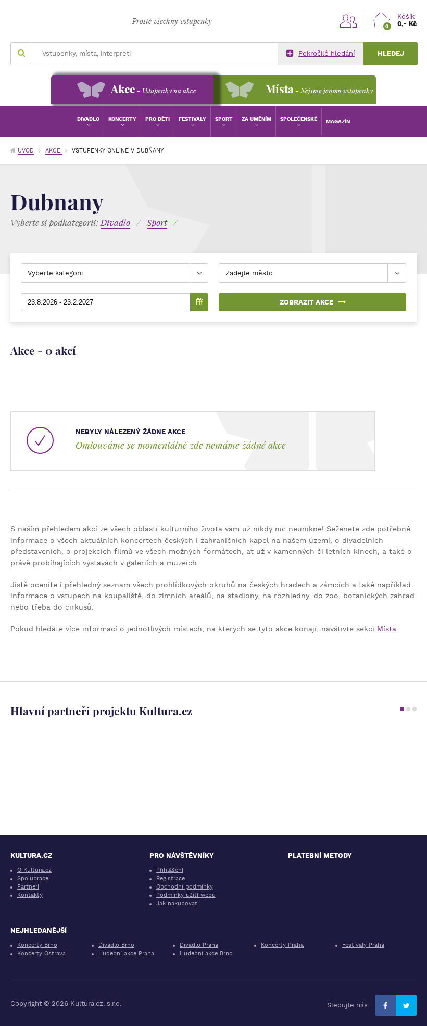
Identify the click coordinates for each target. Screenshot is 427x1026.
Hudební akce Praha (126, 953)
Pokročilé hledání (326, 53)
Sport (224, 119)
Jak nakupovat (176, 903)
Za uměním (256, 119)
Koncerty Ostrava (41, 953)
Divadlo (88, 119)
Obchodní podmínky (184, 886)
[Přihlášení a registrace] (348, 20)
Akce (53, 150)
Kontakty (30, 895)
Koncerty (122, 119)
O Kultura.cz (34, 870)
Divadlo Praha (199, 945)
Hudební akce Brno (206, 953)
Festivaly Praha (363, 945)
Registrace (170, 878)
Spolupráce (32, 878)
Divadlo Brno (116, 945)
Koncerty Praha (282, 945)
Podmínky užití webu (186, 895)
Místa (386, 629)
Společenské (298, 119)
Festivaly (192, 119)
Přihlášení (169, 870)
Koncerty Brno (37, 945)
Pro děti (157, 119)
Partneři (28, 886)
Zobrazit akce (306, 302)
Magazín (338, 121)
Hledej (391, 53)
